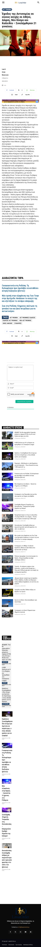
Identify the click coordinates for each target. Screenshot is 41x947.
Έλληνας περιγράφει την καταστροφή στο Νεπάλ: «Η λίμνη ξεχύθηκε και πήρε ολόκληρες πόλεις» (26, 558)
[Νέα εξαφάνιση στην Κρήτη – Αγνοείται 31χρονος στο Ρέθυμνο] (7, 487)
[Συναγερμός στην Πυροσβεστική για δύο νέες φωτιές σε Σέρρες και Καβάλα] (7, 497)
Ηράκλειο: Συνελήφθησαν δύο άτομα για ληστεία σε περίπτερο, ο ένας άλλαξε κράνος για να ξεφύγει (26, 454)
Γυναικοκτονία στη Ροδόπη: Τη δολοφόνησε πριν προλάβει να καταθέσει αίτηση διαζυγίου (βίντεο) (20, 288)
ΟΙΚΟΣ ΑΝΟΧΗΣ (7, 323)
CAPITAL (4, 469)
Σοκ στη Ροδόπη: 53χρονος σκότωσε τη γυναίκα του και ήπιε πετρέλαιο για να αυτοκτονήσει (19, 309)
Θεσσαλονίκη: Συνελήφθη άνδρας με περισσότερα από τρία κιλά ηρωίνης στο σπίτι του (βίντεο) (26, 527)
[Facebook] (10, 932)
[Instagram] (20, 932)
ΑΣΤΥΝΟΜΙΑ (6, 9)
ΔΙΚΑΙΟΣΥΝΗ (6, 521)
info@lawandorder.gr (23, 927)
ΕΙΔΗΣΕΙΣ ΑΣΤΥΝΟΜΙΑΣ (10, 320)
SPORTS (4, 448)
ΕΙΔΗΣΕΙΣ (5, 438)
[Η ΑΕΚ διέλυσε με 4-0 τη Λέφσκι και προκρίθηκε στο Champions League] (7, 446)
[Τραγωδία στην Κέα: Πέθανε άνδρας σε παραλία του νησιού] (7, 593)
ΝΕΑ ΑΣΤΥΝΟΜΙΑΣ (25, 320)
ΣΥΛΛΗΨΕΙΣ (18, 323)
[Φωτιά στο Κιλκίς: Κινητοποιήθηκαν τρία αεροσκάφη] (7, 603)
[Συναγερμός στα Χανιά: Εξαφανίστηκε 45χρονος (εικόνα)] (7, 613)
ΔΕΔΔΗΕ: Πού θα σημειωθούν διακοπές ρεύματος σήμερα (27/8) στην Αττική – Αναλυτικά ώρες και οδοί (25, 434)
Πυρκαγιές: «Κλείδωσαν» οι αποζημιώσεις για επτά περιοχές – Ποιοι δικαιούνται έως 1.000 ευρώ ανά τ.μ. (26, 465)
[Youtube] (25, 932)
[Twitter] (15, 932)
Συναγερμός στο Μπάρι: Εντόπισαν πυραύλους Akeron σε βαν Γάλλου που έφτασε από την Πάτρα (25, 547)
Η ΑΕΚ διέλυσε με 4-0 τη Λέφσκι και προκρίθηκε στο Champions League (6, 674)
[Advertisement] (20, 250)
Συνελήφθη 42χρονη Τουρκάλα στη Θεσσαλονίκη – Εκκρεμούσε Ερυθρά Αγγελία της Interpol (25, 506)
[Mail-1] (31, 932)
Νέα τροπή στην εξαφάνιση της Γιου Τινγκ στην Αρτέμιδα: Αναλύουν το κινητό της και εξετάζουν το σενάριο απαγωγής (20, 298)
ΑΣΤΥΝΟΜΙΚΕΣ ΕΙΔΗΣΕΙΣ (27, 318)
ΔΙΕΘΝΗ (4, 551)
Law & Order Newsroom (5, 72)
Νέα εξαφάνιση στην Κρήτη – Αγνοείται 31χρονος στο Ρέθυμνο (6, 793)
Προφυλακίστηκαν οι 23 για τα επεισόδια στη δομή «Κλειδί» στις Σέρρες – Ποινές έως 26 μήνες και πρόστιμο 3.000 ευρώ (26, 516)
